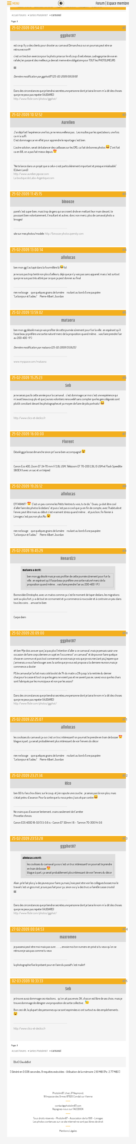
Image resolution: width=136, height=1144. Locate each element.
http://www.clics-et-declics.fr (30, 418)
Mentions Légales (68, 1130)
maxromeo (68, 937)
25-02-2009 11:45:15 (27, 194)
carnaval (56, 15)
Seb (68, 385)
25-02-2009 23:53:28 (27, 838)
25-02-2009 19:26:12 (27, 486)
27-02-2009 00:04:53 (28, 929)
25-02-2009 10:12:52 (27, 114)
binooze (68, 202)
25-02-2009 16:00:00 (28, 433)
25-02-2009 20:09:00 (28, 633)
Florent (68, 442)
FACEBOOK (78, 1109)
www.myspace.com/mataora (30, 361)
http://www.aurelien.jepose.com (31, 174)
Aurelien (68, 122)
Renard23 (68, 558)
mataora (68, 320)
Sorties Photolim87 (39, 15)
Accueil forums (19, 15)
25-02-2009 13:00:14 (27, 249)
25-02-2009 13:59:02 (27, 312)
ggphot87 (68, 36)
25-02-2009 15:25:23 (27, 377)
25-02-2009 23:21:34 (27, 775)
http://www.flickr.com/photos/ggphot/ (35, 98)
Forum (100, 4)
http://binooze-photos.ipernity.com (64, 233)
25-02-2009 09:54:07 (28, 27)
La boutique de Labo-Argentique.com (34, 178)
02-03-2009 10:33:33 (27, 981)
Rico (68, 783)
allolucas (68, 257)
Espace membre (118, 4)
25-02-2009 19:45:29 (27, 550)
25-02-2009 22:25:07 (27, 719)
